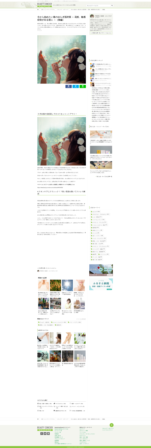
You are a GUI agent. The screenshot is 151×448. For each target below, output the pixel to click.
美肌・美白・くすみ (96, 243)
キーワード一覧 (58, 430)
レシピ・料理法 (95, 217)
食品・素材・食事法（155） (45, 403)
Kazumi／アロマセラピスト (101, 70)
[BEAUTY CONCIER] (44, 5)
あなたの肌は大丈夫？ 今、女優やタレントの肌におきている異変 (43, 312)
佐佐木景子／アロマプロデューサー (102, 75)
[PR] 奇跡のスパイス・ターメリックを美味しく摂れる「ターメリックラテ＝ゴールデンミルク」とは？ (55, 365)
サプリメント (83, 435)
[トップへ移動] (38, 9)
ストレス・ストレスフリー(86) (59, 322)
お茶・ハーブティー (96, 235)
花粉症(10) (59, 325)
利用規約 (57, 434)
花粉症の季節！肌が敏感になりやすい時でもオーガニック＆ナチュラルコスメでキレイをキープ (55, 294)
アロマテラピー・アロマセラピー (99, 214)
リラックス (94, 233)
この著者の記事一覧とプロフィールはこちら (101, 33)
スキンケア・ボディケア (108, 428)
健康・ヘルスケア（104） (78, 403)
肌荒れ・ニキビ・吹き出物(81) (46, 325)
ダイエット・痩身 (84, 430)
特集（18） (42, 410)
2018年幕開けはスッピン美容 (79, 311)
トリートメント (103, 254)
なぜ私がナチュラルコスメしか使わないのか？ (55, 312)
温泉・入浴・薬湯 (96, 259)
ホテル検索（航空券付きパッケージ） (63, 443)
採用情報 (57, 440)
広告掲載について (59, 437)
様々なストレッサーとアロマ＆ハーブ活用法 (67, 312)
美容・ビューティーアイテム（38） (46, 407)
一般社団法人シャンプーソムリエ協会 (103, 66)
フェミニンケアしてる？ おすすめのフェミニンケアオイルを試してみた (100, 171)
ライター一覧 (58, 432)
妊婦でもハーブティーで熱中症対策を (67, 293)
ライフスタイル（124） (61, 403)
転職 (93, 254)
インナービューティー (97, 219)
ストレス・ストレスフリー (98, 238)
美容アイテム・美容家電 (97, 251)
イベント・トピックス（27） (78, 406)
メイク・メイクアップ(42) (75, 322)
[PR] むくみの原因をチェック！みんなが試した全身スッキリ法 (67, 346)
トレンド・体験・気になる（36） (62, 407)
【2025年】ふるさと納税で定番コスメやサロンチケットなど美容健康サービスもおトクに (101, 142)
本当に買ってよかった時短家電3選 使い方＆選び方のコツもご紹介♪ (42, 365)
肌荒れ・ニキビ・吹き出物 (98, 241)
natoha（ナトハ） (96, 230)
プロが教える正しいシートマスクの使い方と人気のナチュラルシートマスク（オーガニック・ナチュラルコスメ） (101, 157)
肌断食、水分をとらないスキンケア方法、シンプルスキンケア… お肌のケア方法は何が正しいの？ (79, 294)
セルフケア (94, 211)
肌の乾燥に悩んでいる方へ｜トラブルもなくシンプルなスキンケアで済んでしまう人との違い (43, 294)
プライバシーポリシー (60, 438)
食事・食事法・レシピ (85, 440)
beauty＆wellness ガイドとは (61, 429)
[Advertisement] (49, 99)
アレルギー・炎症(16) (44, 322)
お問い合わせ (58, 435)
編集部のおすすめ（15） (61, 410)
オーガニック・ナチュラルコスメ (99, 246)
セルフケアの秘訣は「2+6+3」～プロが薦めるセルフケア (55, 346)
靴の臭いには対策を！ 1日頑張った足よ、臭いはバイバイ (42, 346)
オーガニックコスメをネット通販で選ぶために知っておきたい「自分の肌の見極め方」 (79, 346)
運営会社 (57, 442)
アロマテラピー (83, 442)
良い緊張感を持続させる (67, 364)
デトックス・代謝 (96, 257)
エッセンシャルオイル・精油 (98, 225)
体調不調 (94, 227)
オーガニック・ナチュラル (98, 222)
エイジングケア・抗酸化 (97, 249)
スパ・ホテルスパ (84, 438)
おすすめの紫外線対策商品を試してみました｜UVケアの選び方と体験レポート (79, 365)
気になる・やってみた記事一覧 (104, 176)
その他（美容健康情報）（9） (78, 410)
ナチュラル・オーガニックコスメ (87, 434)
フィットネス (83, 432)
